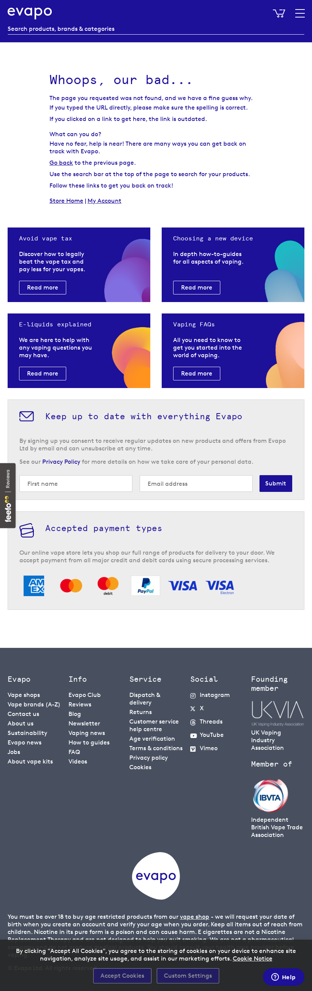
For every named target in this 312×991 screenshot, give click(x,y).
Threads (211, 721)
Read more (42, 287)
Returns (140, 712)
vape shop (194, 916)
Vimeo (209, 748)
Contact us (23, 713)
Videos (77, 761)
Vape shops (24, 694)
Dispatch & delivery (144, 698)
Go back (61, 162)
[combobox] (156, 29)
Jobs (14, 752)
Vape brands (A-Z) (34, 704)
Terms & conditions (156, 748)
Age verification (152, 738)
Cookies (140, 767)
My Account (104, 200)
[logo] (156, 897)
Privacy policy (148, 757)
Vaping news (86, 732)
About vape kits (30, 761)
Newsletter (84, 723)
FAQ (74, 752)
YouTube (212, 734)
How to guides (89, 742)
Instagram (215, 694)
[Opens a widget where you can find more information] (283, 977)
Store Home (66, 200)
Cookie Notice (252, 958)
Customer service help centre (154, 725)
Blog (74, 713)
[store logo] (30, 13)
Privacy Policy (61, 461)
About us (20, 723)
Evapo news (24, 742)
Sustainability (27, 732)
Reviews (79, 704)
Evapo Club (84, 694)
